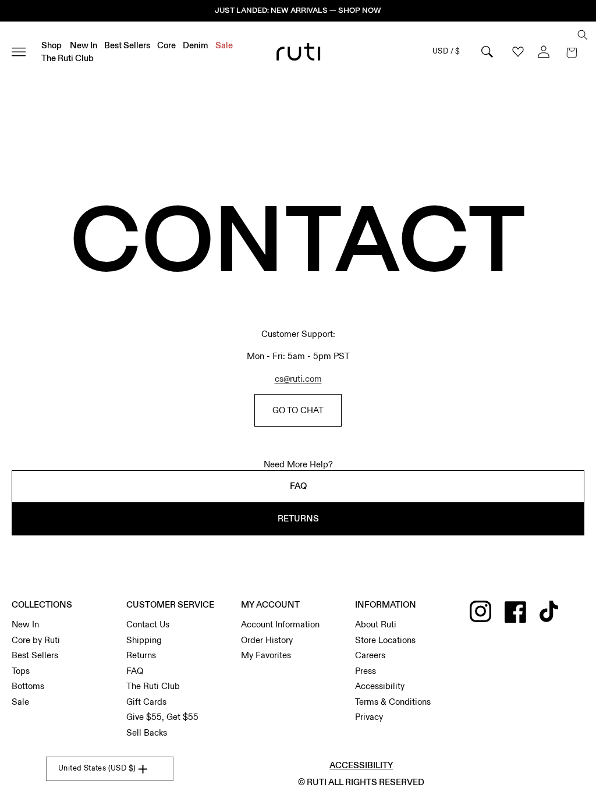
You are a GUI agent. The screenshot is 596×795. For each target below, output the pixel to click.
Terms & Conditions (393, 702)
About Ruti (375, 624)
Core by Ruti (36, 640)
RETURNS (298, 518)
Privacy (369, 717)
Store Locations (385, 640)
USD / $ (446, 51)
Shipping (144, 640)
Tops (21, 671)
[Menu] (24, 52)
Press (365, 671)
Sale (20, 702)
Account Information (280, 624)
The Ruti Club (153, 686)
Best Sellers (35, 655)
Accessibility (380, 686)
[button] (571, 52)
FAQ (298, 486)
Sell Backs (146, 732)
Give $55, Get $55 (162, 717)
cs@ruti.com (298, 379)
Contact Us (147, 624)
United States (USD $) (97, 768)
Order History (267, 640)
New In (25, 624)
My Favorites (266, 655)
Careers (370, 655)
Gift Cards (146, 702)
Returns (141, 655)
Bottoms (28, 686)
